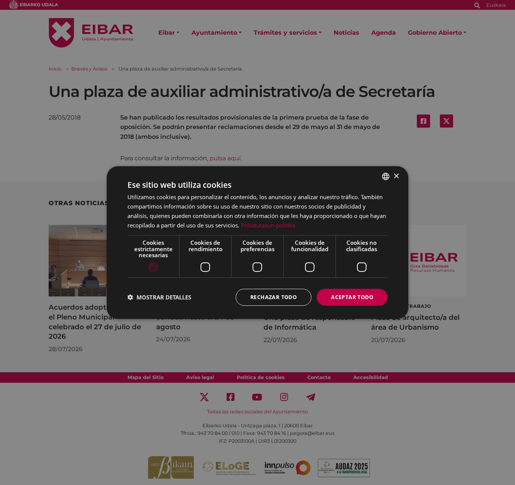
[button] (159, 297)
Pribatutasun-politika (268, 225)
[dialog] (257, 242)
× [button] (396, 176)
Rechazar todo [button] (273, 297)
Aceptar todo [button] (352, 297)
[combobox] (385, 176)
